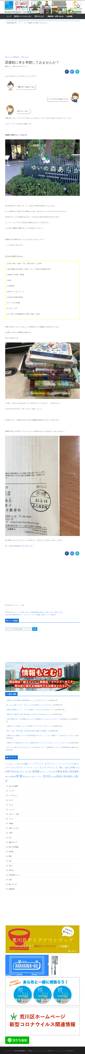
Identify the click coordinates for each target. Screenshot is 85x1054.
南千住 (10, 771)
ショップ (60, 764)
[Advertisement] (42, 40)
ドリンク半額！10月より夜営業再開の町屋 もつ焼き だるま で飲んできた (39, 612)
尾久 (30, 772)
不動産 (11, 823)
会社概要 (69, 16)
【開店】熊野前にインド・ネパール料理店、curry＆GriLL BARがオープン (30, 709)
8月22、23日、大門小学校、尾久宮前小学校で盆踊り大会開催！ (27, 731)
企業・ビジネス (14, 828)
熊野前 (13, 777)
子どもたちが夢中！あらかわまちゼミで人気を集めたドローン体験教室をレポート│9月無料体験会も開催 (40, 747)
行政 (10, 879)
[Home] (15, 22)
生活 (10, 865)
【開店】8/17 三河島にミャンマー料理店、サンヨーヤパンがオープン (29, 726)
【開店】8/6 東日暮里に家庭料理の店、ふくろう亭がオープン (26, 700)
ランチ (43, 767)
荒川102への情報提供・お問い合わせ (17, 57)
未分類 (11, 851)
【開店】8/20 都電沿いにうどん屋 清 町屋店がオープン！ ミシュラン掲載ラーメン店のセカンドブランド (40, 735)
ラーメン (51, 767)
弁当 (41, 772)
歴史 (6, 776)
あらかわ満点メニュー (11, 764)
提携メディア (13, 842)
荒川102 (29, 776)
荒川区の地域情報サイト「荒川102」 (24, 1050)
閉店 (74, 776)
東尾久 (66, 771)
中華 (76, 768)
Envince (50, 1050)
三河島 (72, 767)
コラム (11, 805)
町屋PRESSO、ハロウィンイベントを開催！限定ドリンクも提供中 (34, 615)
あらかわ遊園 (22, 764)
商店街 (17, 772)
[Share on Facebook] (67, 73)
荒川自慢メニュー (14, 875)
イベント (39, 763)
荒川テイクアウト (37, 776)
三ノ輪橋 (65, 768)
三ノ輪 (59, 767)
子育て (22, 772)
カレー (54, 764)
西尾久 (59, 776)
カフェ (48, 763)
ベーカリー (36, 768)
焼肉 (9, 776)
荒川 (24, 777)
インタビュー (13, 795)
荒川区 (46, 776)
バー (24, 768)
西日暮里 (68, 776)
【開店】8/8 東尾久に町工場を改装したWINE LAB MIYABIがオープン (29, 714)
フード (29, 767)
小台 (26, 772)
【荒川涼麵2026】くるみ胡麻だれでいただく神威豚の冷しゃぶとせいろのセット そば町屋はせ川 (37, 719)
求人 (10, 861)
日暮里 (58, 771)
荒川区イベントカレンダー (23, 16)
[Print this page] (77, 73)
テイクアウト (17, 767)
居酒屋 (35, 771)
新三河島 (52, 772)
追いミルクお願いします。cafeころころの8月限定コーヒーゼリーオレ (29, 705)
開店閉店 (12, 889)
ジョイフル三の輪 (69, 764)
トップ (9, 16)
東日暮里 (74, 771)
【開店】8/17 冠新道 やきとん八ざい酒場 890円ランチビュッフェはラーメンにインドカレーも (37, 743)
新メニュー (46, 772)
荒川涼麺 (53, 776)
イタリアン (31, 764)
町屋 (19, 776)
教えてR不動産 (13, 847)
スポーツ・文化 (19, 605)
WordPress (70, 1050)
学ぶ (10, 837)
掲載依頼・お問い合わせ (56, 16)
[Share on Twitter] (72, 73)
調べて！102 (13, 884)
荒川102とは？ (39, 16)
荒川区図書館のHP (17, 546)
